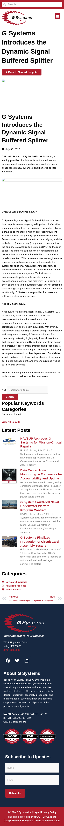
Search (10, 397)
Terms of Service (43, 820)
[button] (57, 16)
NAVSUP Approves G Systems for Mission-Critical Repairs (41, 442)
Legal (36, 812)
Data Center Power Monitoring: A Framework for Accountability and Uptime (41, 474)
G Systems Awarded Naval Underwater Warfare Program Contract (39, 506)
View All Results (11, 422)
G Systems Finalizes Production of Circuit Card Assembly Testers (39, 541)
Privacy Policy (48, 812)
